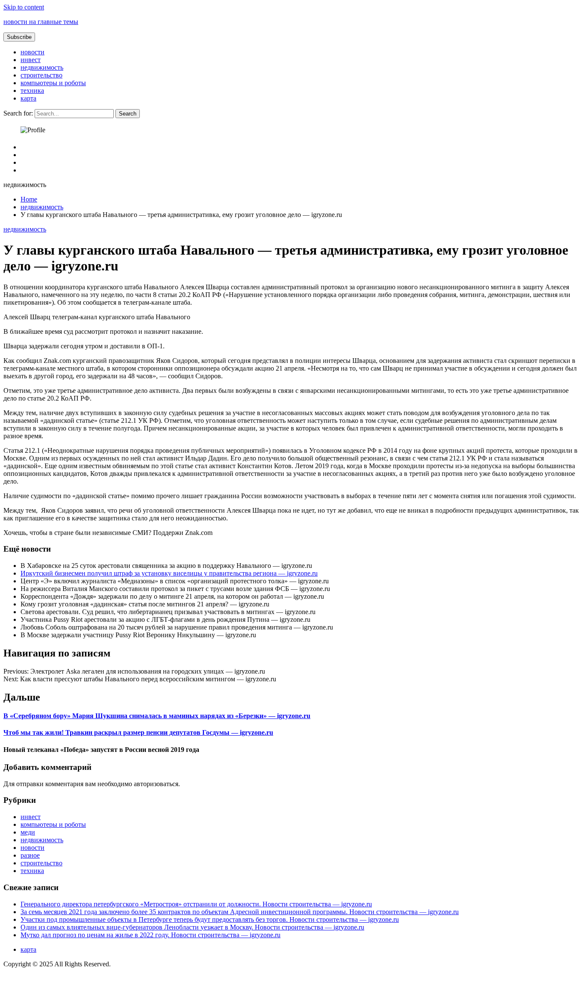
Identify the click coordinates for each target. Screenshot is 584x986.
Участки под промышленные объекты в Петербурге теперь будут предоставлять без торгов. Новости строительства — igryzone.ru (210, 919)
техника (32, 90)
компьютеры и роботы (53, 82)
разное (30, 855)
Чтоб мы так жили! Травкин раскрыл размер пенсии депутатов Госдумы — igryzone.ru (138, 732)
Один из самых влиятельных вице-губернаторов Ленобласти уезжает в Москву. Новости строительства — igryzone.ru (192, 927)
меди (28, 832)
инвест (31, 59)
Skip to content (23, 7)
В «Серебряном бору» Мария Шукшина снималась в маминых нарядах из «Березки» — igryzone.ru (156, 715)
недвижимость (42, 67)
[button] (19, 37)
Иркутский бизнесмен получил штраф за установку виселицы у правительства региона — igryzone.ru (169, 573)
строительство (41, 75)
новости (32, 52)
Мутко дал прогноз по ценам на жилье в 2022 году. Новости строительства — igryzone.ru (150, 934)
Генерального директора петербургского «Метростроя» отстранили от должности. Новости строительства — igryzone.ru (196, 904)
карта (28, 98)
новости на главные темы (40, 21)
